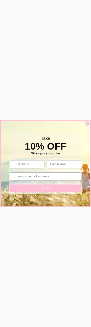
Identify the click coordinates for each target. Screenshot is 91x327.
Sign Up (45, 188)
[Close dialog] (87, 124)
